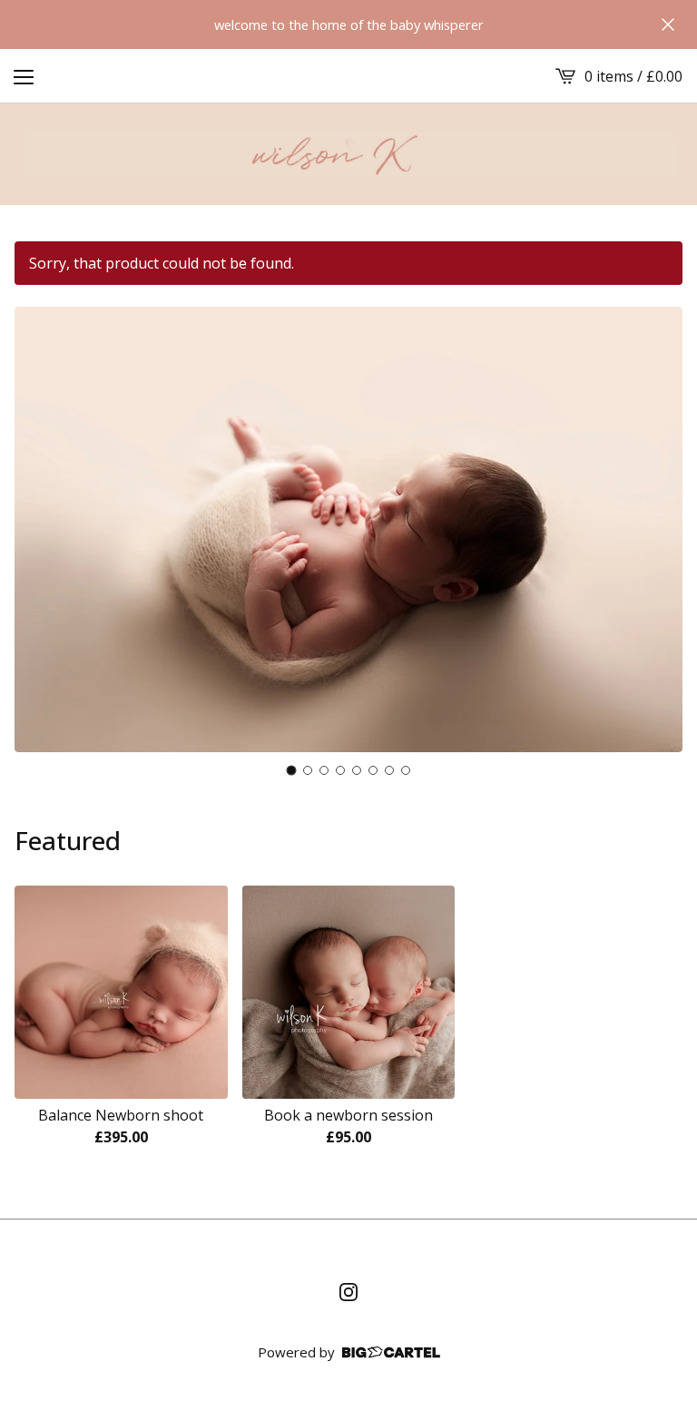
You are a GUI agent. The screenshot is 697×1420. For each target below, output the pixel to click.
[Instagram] (348, 1292)
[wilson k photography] (348, 154)
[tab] (292, 771)
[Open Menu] (23, 76)
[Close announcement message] (667, 24)
